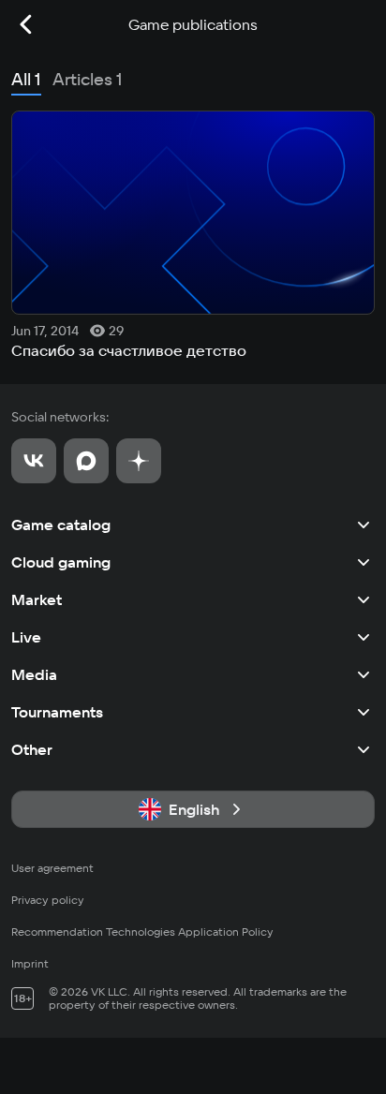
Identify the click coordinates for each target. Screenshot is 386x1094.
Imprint (30, 963)
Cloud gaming (61, 562)
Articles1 (87, 79)
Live (26, 637)
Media (34, 674)
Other (31, 749)
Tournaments (57, 711)
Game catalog (61, 524)
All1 (26, 79)
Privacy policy (47, 900)
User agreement (52, 868)
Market (36, 599)
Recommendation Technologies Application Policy (142, 931)
